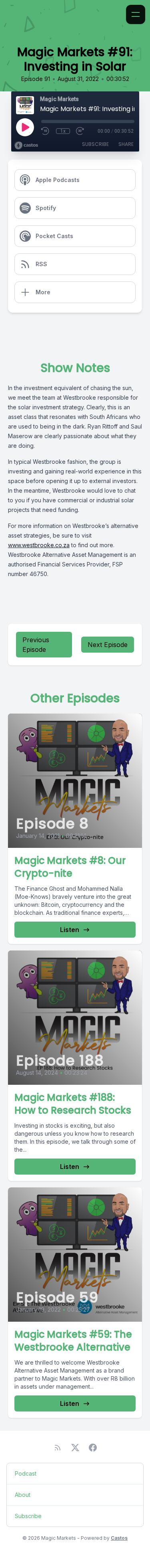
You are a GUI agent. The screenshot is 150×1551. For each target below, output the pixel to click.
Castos (119, 1538)
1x (63, 131)
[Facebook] (93, 1447)
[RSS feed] (57, 1447)
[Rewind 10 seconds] (45, 131)
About (22, 1494)
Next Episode (108, 645)
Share (126, 144)
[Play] (25, 127)
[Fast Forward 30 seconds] (80, 131)
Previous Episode (35, 644)
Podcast (25, 1473)
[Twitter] (75, 1447)
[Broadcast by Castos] (26, 146)
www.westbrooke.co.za (39, 545)
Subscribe (95, 144)
